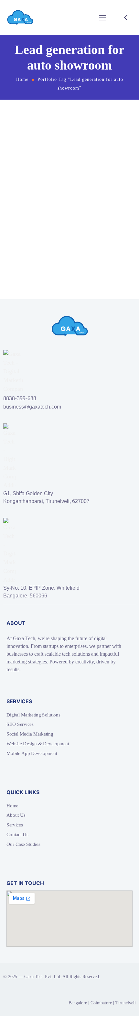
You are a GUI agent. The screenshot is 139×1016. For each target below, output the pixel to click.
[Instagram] (20, 954)
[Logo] (20, 17)
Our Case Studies (23, 844)
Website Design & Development (37, 743)
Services (14, 824)
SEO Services (20, 724)
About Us (16, 815)
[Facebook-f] (9, 954)
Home (22, 79)
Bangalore (78, 1002)
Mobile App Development (31, 753)
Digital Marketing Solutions (33, 714)
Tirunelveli (125, 1002)
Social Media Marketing (29, 734)
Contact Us (17, 834)
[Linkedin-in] (31, 954)
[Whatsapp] (42, 954)
